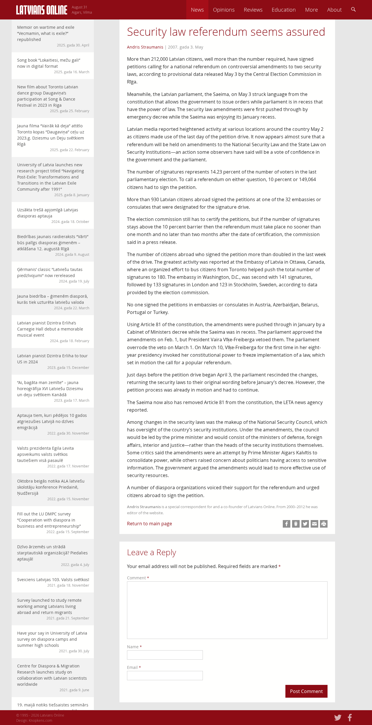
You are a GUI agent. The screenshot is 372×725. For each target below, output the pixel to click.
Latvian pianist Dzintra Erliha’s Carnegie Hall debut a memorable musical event (53, 331)
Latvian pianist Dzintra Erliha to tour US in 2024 (53, 361)
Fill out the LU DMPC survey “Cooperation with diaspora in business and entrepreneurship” (53, 522)
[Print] (324, 524)
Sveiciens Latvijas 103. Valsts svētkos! (53, 582)
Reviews (253, 9)
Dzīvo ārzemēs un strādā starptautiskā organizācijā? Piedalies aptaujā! (53, 555)
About (334, 9)
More (311, 9)
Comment (138, 578)
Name (134, 646)
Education (284, 9)
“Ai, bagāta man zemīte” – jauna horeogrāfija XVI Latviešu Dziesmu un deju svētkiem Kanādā (53, 391)
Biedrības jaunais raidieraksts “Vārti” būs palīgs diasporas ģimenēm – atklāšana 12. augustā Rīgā (53, 245)
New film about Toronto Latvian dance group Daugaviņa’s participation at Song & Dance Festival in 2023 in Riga (53, 98)
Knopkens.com (40, 720)
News (197, 9)
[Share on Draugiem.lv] (296, 524)
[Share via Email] (314, 524)
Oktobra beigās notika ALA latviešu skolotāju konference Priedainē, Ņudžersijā (53, 489)
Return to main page (149, 523)
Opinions (224, 9)
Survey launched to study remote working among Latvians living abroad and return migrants (53, 608)
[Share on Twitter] (305, 524)
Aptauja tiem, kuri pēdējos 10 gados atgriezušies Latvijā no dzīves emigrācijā (53, 423)
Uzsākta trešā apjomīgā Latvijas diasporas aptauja (53, 215)
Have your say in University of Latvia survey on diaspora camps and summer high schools (53, 641)
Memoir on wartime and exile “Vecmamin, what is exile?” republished (53, 35)
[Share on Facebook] (286, 524)
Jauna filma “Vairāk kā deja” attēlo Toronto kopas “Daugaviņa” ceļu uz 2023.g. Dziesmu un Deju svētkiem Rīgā (53, 137)
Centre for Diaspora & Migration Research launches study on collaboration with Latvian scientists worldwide (53, 677)
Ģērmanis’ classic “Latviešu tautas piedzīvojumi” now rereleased (53, 275)
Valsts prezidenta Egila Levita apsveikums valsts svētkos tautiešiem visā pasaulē (53, 456)
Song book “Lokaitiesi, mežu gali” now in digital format (53, 65)
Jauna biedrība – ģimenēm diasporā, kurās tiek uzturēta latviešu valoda (53, 301)
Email (134, 667)
